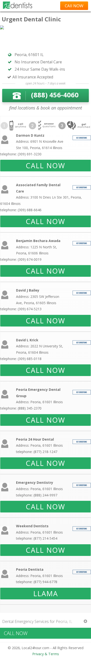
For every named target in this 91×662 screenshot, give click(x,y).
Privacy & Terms (45, 654)
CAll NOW (74, 5)
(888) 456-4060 (55, 94)
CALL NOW (45, 165)
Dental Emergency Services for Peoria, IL (37, 621)
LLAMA (45, 593)
